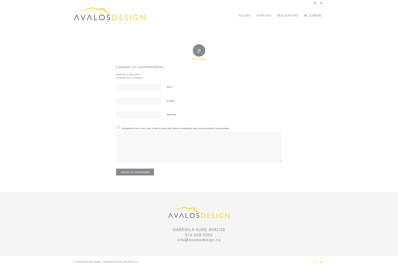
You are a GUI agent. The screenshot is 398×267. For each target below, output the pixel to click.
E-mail (171, 101)
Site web (171, 114)
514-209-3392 (199, 234)
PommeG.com (131, 261)
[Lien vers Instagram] (321, 3)
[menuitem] (245, 15)
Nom (170, 87)
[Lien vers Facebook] (315, 3)
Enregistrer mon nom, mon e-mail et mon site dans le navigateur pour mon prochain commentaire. (175, 128)
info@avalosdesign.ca (199, 239)
